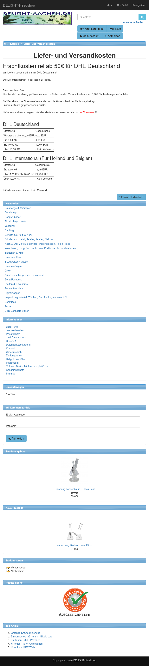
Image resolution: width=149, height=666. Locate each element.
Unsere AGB (13, 341)
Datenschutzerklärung (18, 344)
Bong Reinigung (13, 279)
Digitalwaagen (12, 293)
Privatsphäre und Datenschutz (16, 335)
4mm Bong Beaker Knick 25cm (74, 545)
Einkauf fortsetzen (131, 197)
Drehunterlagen (13, 266)
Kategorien (139, 5)
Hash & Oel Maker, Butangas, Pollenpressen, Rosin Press (37, 243)
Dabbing (9, 230)
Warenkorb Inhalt (93, 29)
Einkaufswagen (15, 387)
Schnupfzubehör (14, 288)
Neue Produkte (14, 508)
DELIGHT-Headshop (84, 660)
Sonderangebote (15, 370)
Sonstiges (10, 302)
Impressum (12, 362)
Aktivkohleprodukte (15, 221)
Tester (8, 306)
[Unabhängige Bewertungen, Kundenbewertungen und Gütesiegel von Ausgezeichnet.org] (74, 602)
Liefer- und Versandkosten (14, 328)
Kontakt (10, 348)
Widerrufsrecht (14, 352)
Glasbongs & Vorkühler (17, 208)
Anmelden (113, 36)
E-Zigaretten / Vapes (16, 261)
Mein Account (90, 36)
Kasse (117, 29)
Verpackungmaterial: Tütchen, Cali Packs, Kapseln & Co (36, 297)
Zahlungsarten (14, 355)
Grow (7, 270)
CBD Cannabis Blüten (17, 310)
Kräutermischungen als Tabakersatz (25, 275)
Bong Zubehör (12, 217)
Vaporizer (10, 226)
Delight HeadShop (16, 359)
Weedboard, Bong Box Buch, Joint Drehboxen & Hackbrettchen (40, 248)
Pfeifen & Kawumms (16, 284)
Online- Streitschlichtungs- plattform (27, 366)
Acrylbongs (11, 212)
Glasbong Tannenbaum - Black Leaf (75, 489)
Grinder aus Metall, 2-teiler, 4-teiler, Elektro (29, 239)
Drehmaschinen (13, 257)
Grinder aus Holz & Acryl (19, 235)
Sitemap (10, 373)
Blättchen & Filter (14, 252)
